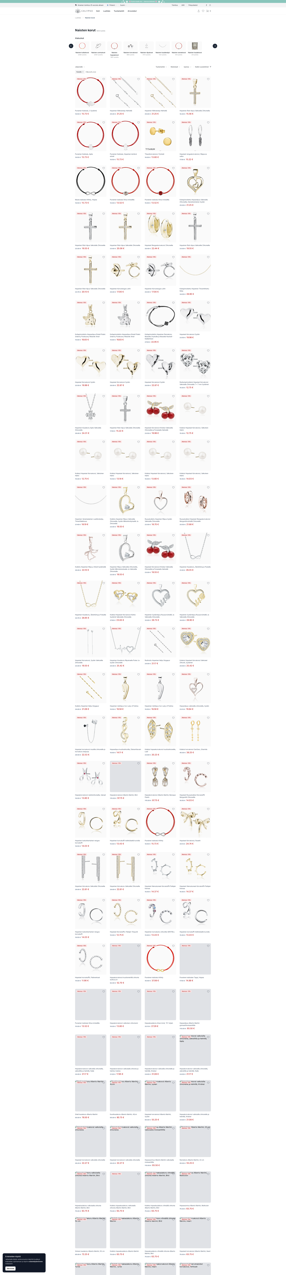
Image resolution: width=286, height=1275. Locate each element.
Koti (98, 11)
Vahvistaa (10, 1268)
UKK (183, 5)
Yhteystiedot (193, 5)
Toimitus (175, 5)
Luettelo (106, 11)
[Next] (215, 46)
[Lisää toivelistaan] (103, 79)
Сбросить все (91, 72)
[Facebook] (206, 5)
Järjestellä (79, 67)
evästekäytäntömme (36, 1261)
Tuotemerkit (119, 11)
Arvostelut (132, 11)
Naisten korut (90, 18)
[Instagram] (210, 5)
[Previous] (71, 46)
